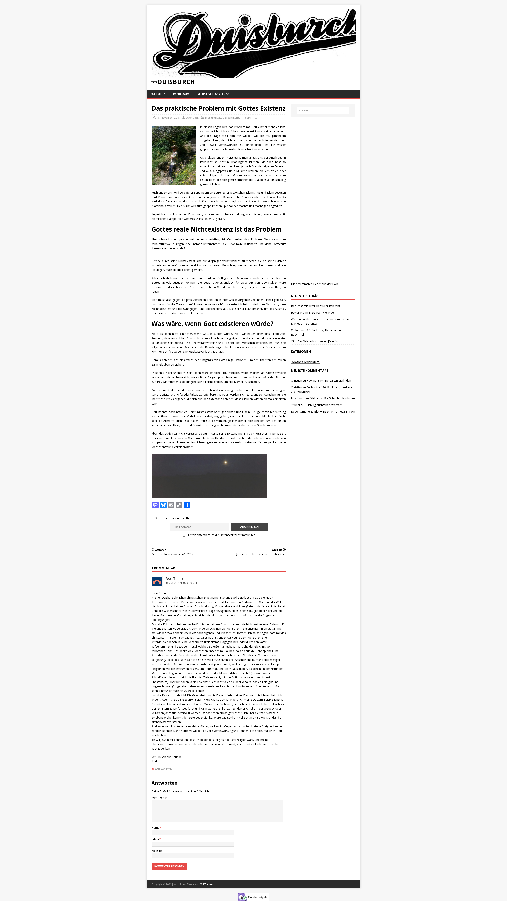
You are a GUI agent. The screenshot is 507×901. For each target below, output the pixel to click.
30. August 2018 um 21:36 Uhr (182, 583)
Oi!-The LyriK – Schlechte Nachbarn (332, 398)
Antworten (163, 769)
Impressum (181, 94)
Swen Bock (192, 117)
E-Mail (155, 839)
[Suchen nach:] (323, 110)
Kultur (156, 94)
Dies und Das (213, 117)
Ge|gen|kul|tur (232, 117)
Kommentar (159, 797)
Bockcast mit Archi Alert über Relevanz (315, 306)
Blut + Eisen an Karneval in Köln (334, 411)
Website (157, 851)
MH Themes (206, 884)
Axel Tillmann (177, 578)
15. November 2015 (168, 117)
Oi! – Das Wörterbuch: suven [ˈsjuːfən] (315, 341)
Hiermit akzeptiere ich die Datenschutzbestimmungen (220, 535)
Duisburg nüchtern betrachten (323, 405)
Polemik (247, 117)
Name (155, 827)
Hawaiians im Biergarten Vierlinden (313, 312)
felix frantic (298, 398)
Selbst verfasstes (211, 94)
